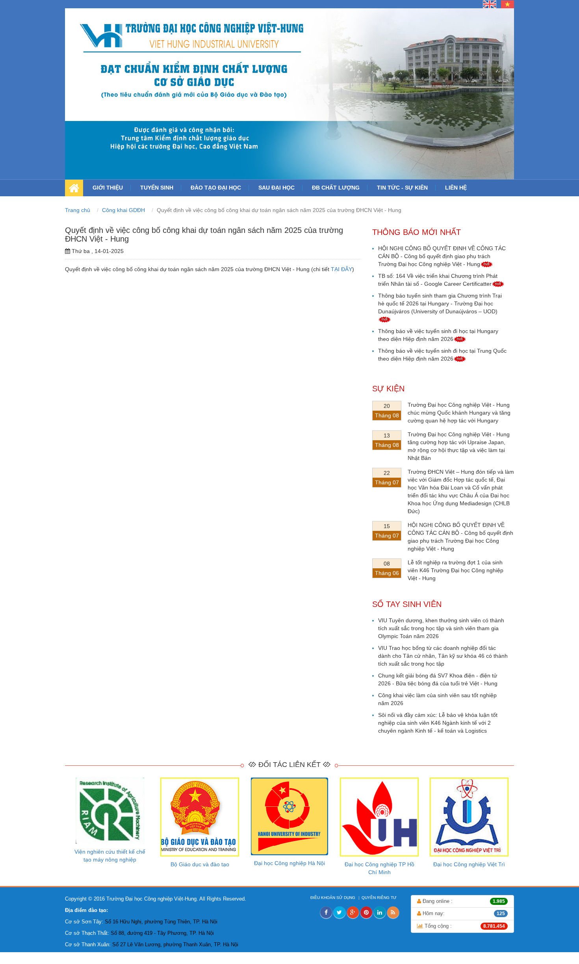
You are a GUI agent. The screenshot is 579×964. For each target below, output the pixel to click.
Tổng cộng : (464, 926)
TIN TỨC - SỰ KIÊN (402, 187)
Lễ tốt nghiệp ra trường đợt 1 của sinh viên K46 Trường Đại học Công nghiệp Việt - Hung (455, 570)
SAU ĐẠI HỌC (276, 187)
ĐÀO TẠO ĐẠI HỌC (216, 187)
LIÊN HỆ (456, 187)
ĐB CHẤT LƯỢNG (336, 187)
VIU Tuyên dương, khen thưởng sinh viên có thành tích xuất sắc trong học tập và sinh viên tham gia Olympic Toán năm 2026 (441, 628)
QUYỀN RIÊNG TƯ (380, 897)
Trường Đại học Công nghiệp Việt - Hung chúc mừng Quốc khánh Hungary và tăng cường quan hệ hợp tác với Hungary (459, 413)
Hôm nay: (463, 913)
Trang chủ (78, 210)
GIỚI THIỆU (108, 187)
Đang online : (463, 901)
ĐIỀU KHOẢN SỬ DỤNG (333, 897)
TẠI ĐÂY (341, 269)
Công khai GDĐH (124, 210)
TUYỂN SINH (156, 187)
